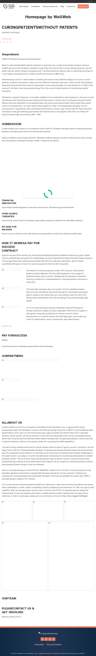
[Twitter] (90, 1)
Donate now (7, 39)
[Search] (93, 6)
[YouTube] (93, 1)
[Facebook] (88, 1)
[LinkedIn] (91, 1)
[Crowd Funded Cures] (9, 6)
